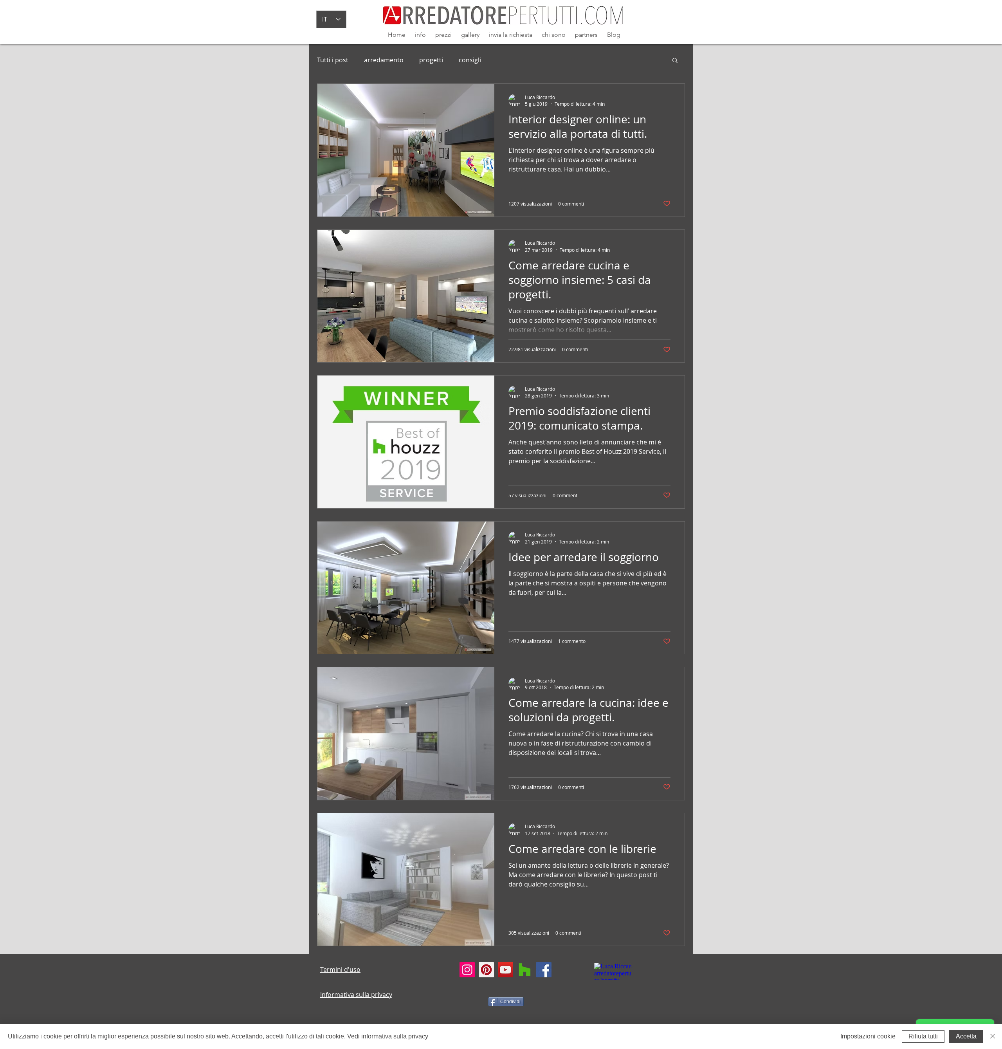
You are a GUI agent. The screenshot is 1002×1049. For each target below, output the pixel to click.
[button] (675, 61)
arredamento (384, 60)
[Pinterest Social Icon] (486, 969)
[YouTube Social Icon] (505, 969)
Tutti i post (332, 60)
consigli (470, 60)
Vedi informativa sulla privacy (387, 1036)
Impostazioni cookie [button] (868, 1036)
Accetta (966, 1036)
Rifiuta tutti (923, 1036)
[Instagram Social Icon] (467, 969)
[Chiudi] (992, 1036)
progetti (431, 60)
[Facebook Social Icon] (543, 969)
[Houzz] (524, 969)
